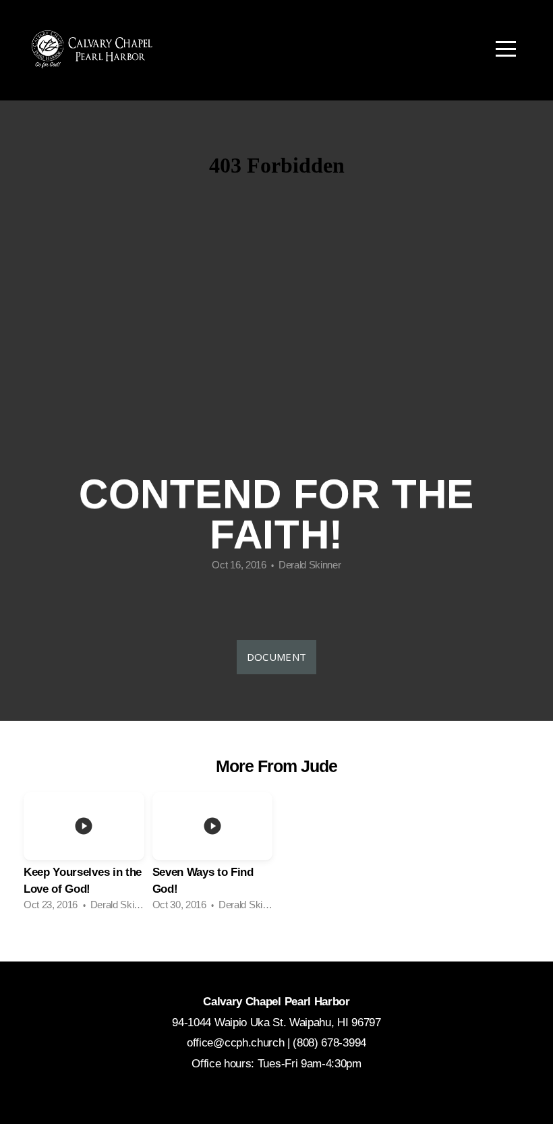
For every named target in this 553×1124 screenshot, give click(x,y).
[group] (84, 855)
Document (276, 656)
